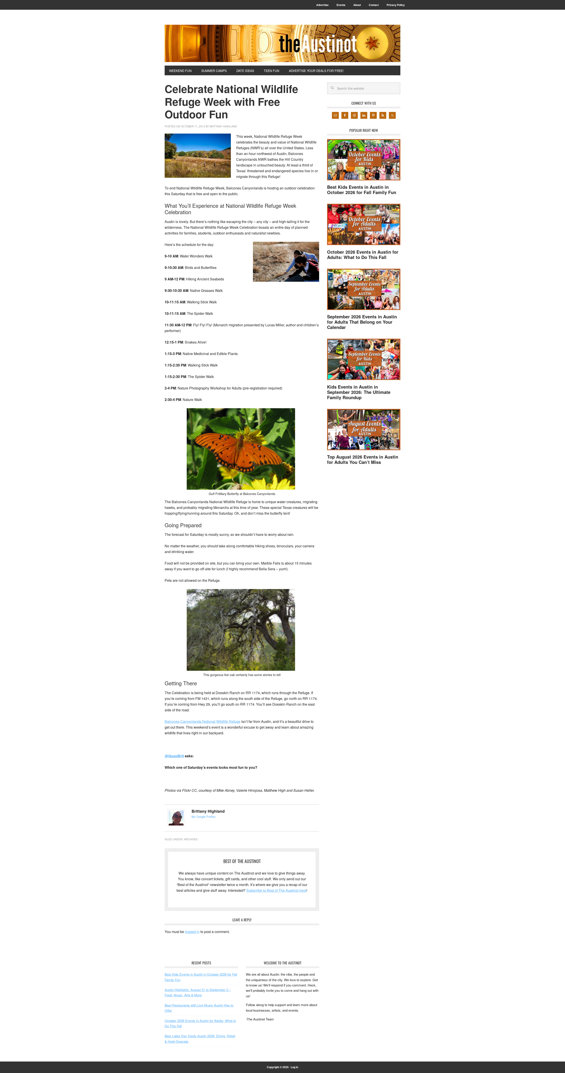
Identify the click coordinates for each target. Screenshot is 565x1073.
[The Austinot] (282, 43)
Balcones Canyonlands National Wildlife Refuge (202, 721)
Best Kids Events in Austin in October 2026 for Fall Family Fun (361, 189)
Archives (191, 839)
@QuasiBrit (174, 755)
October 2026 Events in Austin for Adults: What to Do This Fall (362, 254)
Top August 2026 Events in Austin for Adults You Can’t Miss (362, 459)
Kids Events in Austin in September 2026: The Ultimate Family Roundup (358, 391)
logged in (192, 931)
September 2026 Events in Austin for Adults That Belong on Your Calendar (362, 321)
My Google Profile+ (204, 816)
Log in (294, 1067)
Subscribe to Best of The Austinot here (276, 890)
